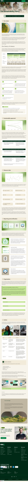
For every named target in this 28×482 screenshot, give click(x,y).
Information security (24, 479)
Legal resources (3, 479)
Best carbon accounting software (24, 457)
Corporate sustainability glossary (24, 454)
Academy (22, 448)
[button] (27, 1)
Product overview (3, 448)
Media (8, 453)
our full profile (23, 264)
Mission (15, 448)
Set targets (2, 453)
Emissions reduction (3, 454)
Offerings (8, 448)
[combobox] (2, 481)
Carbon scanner (23, 453)
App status (17, 479)
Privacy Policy (10, 479)
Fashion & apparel (9, 454)
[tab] (7, 330)
